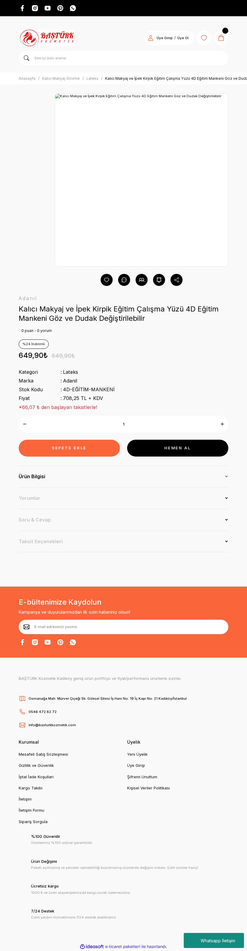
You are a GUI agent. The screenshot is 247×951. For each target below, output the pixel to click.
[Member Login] (150, 38)
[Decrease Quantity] (25, 424)
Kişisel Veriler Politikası (148, 787)
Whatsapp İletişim (218, 940)
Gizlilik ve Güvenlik (36, 765)
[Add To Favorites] (107, 280)
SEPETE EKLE (69, 447)
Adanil (70, 381)
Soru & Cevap (35, 520)
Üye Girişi (165, 38)
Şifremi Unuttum (142, 776)
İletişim (25, 799)
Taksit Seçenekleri (41, 541)
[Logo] (47, 37)
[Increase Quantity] (222, 424)
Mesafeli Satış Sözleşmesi (43, 754)
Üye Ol (183, 38)
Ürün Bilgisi (32, 476)
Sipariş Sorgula (33, 821)
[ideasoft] (92, 946)
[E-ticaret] (122, 946)
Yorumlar (29, 498)
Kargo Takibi (30, 787)
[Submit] (26, 627)
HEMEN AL (177, 447)
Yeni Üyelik (137, 754)
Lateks (70, 372)
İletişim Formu (31, 810)
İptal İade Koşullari (36, 776)
